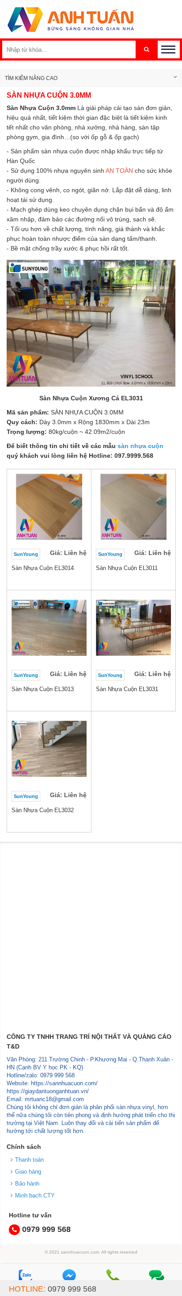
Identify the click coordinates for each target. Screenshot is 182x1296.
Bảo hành (27, 1183)
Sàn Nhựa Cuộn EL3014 (42, 568)
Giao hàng (28, 1171)
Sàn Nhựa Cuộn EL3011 (127, 568)
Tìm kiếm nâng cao (31, 78)
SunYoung (26, 554)
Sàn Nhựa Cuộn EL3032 (42, 810)
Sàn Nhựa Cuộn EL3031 (127, 689)
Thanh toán (29, 1159)
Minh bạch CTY (35, 1195)
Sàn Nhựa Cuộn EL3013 (42, 689)
